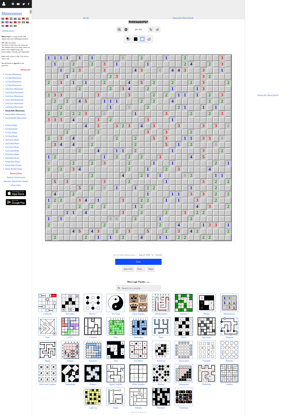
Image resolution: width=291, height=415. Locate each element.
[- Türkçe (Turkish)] (15, 22)
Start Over (128, 269)
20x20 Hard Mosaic (12, 158)
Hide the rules (25, 69)
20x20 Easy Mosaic (12, 154)
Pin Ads (86, 18)
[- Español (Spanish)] (27, 19)
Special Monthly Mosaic (13, 169)
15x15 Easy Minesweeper (14, 96)
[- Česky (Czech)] (11, 22)
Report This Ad (188, 18)
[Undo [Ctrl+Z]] (151, 30)
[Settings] (126, 30)
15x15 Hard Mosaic (12, 150)
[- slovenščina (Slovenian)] (27, 22)
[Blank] (149, 39)
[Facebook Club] (29, 4)
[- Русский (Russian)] (15, 19)
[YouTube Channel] (18, 4)
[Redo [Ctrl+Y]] (157, 30)
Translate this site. (8, 31)
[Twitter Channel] (24, 4)
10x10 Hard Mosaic (12, 143)
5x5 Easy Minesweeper (13, 74)
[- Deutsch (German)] (23, 19)
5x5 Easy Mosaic (11, 125)
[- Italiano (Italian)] (23, 22)
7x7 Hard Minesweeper (13, 85)
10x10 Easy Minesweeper (14, 89)
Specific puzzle (20, 177)
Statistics (25, 181)
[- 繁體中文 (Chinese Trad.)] (7, 26)
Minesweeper (12, 13)
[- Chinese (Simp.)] (7, 19)
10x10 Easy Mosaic (12, 139)
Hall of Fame (16, 181)
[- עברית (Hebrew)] (11, 26)
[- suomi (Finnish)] (3, 22)
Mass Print (7, 181)
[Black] (136, 39)
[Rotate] (128, 39)
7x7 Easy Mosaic (11, 132)
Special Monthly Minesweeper (16, 118)
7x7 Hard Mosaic (11, 136)
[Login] (3, 4)
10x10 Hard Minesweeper (14, 92)
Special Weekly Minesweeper (15, 114)
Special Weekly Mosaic (13, 165)
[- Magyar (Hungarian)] (15, 26)
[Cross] (142, 39)
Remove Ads (177, 18)
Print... (140, 269)
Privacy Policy (16, 185)
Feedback (10, 177)
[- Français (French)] (7, 22)
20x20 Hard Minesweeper (14, 107)
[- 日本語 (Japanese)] (19, 22)
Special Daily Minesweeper (15, 110)
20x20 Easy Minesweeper (14, 103)
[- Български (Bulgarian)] (3, 19)
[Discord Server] (13, 4)
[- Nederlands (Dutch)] (11, 19)
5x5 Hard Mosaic (11, 129)
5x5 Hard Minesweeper (13, 78)
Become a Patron (16, 173)
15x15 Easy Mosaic (12, 147)
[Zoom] (119, 30)
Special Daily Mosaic (12, 161)
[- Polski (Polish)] (19, 19)
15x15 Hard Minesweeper (14, 99)
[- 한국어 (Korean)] (3, 26)
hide (148, 282)
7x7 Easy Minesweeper (13, 81)
